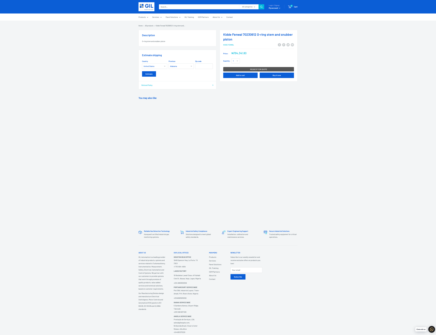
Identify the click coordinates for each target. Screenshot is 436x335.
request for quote (258, 69)
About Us (216, 17)
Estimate (149, 74)
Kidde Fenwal (228, 45)
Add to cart (240, 75)
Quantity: (226, 61)
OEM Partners (203, 17)
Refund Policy (146, 85)
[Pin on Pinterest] (283, 44)
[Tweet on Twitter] (288, 44)
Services (155, 17)
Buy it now (277, 75)
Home (141, 26)
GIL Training (189, 17)
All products (149, 26)
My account (274, 8)
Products (142, 17)
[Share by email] (292, 44)
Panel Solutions (172, 17)
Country (145, 61)
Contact (229, 17)
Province (172, 61)
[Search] (261, 6)
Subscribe (238, 277)
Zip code (198, 61)
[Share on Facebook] (279, 44)
